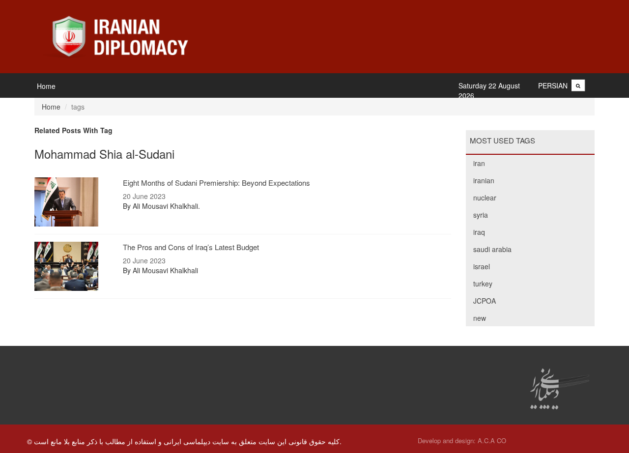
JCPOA (484, 301)
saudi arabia (492, 249)
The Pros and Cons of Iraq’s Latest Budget (191, 247)
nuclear (484, 197)
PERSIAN (553, 85)
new (479, 318)
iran (479, 163)
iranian (483, 180)
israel (481, 266)
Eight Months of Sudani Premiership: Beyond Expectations (216, 182)
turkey (482, 283)
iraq (479, 232)
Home (46, 86)
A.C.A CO (492, 440)
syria (480, 215)
